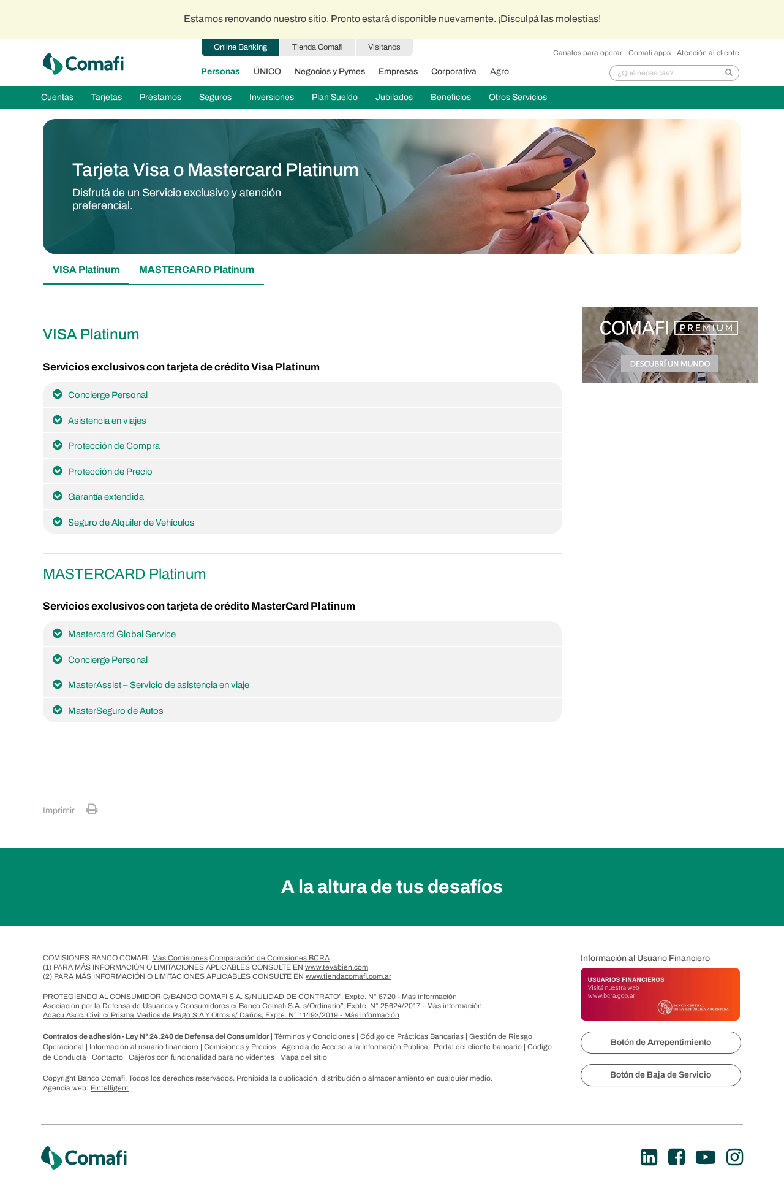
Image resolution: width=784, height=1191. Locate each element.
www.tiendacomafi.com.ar (348, 976)
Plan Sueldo (335, 97)
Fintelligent (110, 1088)
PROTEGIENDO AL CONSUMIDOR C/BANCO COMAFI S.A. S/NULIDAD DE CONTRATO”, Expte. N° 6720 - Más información (250, 996)
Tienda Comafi (317, 47)
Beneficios (451, 97)
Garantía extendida (106, 497)
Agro (499, 71)
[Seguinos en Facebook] (676, 1157)
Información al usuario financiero (144, 1047)
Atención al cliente (708, 52)
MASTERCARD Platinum (196, 269)
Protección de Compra (114, 446)
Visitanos (384, 47)
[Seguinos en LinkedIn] (649, 1157)
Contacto (108, 1057)
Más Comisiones (180, 958)
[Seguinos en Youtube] (705, 1157)
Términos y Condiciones (315, 1036)
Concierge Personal (108, 395)
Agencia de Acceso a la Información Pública (356, 1047)
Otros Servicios (518, 97)
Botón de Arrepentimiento (661, 1042)
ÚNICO (267, 71)
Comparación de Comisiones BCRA (269, 958)
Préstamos (160, 97)
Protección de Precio (110, 472)
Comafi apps (649, 52)
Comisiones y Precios (241, 1047)
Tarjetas (106, 97)
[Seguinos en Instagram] (734, 1157)
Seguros (215, 97)
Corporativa (454, 71)
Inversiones (271, 97)
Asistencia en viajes (107, 421)
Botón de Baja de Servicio (660, 1074)
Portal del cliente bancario (479, 1047)
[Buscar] (729, 73)
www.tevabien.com (336, 967)
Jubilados (394, 97)
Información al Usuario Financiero (645, 958)
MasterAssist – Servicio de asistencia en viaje (158, 685)
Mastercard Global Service (122, 634)
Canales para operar (587, 52)
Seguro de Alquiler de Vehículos (131, 522)
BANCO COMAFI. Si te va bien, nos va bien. (83, 64)
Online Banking (240, 47)
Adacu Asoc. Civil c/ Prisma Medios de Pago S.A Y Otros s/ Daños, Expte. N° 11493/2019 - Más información (221, 1015)
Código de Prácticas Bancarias (413, 1036)
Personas (220, 71)
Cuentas (57, 97)
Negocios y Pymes (330, 71)
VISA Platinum (86, 269)
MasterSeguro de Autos (116, 711)
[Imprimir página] (92, 809)
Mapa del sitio (303, 1057)
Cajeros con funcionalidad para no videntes (202, 1057)
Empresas (398, 71)
